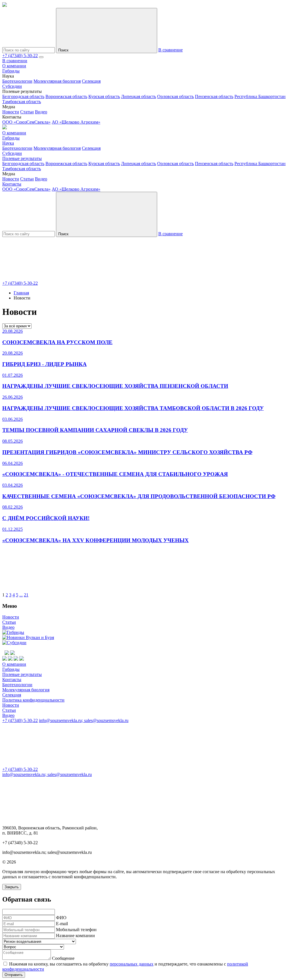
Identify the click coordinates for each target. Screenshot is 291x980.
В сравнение (170, 49)
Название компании (75, 935)
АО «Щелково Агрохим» (76, 122)
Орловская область (175, 96)
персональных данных (131, 964)
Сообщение (63, 958)
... (21, 594)
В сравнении (14, 60)
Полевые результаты (22, 158)
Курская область (104, 96)
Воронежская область (66, 96)
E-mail (62, 923)
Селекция (91, 81)
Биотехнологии (17, 81)
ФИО (61, 917)
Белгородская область (23, 96)
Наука (8, 143)
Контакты (11, 184)
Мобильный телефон (76, 929)
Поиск (64, 50)
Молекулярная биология (57, 81)
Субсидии (12, 86)
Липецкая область (138, 96)
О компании (14, 65)
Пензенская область (214, 96)
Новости (10, 111)
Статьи (27, 111)
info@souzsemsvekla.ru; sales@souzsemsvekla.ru (83, 720)
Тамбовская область (21, 101)
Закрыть (12, 887)
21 (26, 594)
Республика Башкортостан (260, 96)
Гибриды (11, 70)
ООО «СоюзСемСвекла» (26, 122)
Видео (41, 111)
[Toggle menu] (41, 57)
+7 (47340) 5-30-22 (20, 55)
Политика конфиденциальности (33, 700)
